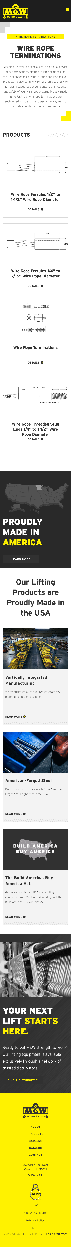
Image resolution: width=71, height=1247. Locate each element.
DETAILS (34, 209)
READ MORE (13, 716)
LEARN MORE (20, 559)
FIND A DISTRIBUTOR (23, 1080)
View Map (35, 1175)
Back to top (57, 1234)
